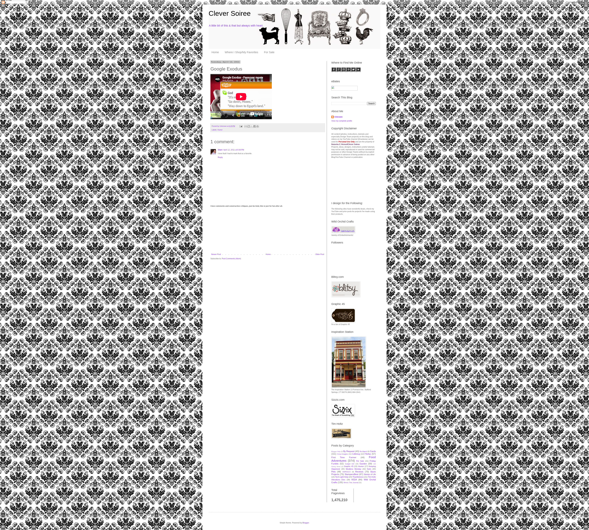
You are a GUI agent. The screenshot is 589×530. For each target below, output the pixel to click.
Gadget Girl (349, 464)
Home (215, 52)
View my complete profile (341, 121)
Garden (363, 463)
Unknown (338, 117)
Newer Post (216, 254)
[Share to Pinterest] (257, 126)
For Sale (269, 52)
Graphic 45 (348, 466)
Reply (220, 157)
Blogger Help (336, 451)
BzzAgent (363, 451)
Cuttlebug (356, 454)
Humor (220, 130)
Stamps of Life (370, 474)
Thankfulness (358, 477)
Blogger (305, 523)
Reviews (359, 471)
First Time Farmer (343, 457)
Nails (369, 469)
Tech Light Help (341, 477)
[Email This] (245, 126)
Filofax (368, 454)
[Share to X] (251, 126)
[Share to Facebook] (254, 126)
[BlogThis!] (248, 126)
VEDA (354, 479)
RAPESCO (347, 472)
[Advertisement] (268, 230)
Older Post (319, 254)
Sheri (220, 150)
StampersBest (351, 474)
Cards (373, 451)
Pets (333, 471)
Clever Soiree (230, 13)
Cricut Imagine (342, 454)
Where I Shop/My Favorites (241, 52)
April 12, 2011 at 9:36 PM (233, 150)
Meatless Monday (353, 469)
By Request (348, 451)
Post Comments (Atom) (231, 259)
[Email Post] (241, 126)
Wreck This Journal (351, 482)
